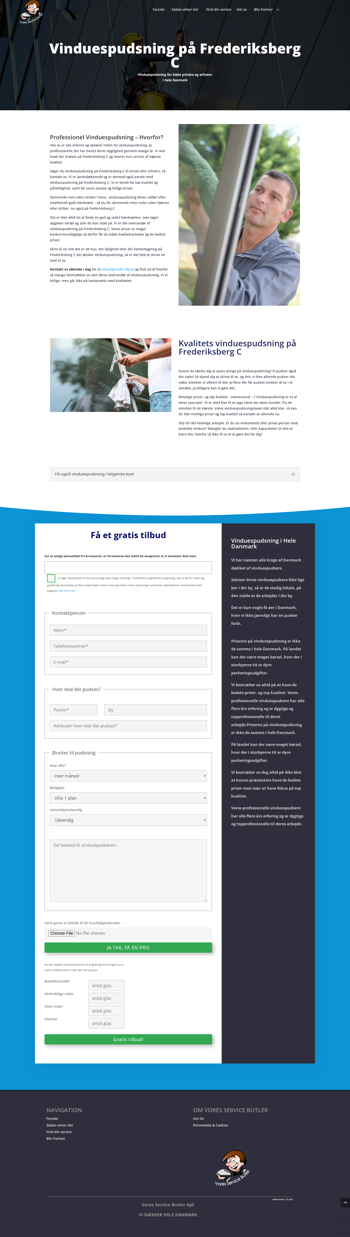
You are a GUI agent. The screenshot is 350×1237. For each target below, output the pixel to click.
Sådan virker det (59, 1125)
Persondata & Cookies (210, 1125)
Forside (52, 1118)
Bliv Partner (55, 1138)
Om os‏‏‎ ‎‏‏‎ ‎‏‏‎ (243, 10)
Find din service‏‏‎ (218, 10)
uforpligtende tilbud (117, 269)
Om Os (198, 1118)
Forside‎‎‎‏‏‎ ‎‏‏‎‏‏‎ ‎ (159, 10)
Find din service (59, 1132)
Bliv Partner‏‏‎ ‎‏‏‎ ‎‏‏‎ (264, 10)
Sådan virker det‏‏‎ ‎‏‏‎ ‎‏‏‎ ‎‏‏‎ (186, 10)
